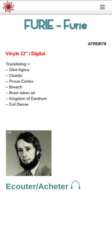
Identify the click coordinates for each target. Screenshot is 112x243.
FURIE (39, 26)
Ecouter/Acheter (38, 186)
